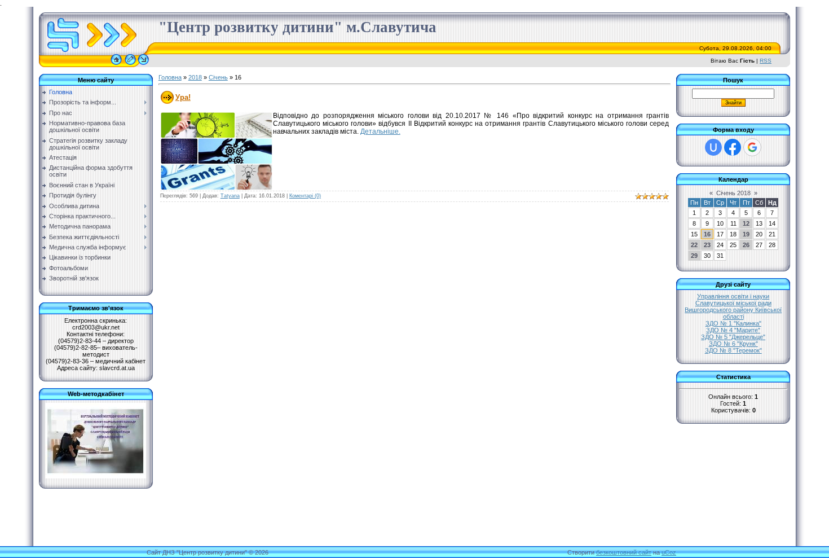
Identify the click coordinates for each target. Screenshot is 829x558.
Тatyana (230, 196)
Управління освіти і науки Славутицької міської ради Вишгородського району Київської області (733, 306)
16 (707, 234)
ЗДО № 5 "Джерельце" (733, 336)
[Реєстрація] (130, 64)
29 (694, 255)
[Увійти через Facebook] (732, 147)
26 (746, 244)
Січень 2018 (733, 193)
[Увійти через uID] (713, 147)
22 (694, 244)
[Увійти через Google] (752, 147)
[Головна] (116, 64)
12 (746, 223)
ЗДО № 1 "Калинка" (733, 323)
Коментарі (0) (305, 196)
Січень (218, 77)
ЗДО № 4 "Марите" (733, 330)
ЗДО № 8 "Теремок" (733, 350)
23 (707, 244)
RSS (765, 61)
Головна (170, 77)
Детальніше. (380, 131)
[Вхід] (143, 64)
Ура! (183, 97)
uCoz (669, 552)
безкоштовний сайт (623, 552)
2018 (195, 77)
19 (746, 234)
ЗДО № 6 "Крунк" (733, 343)
